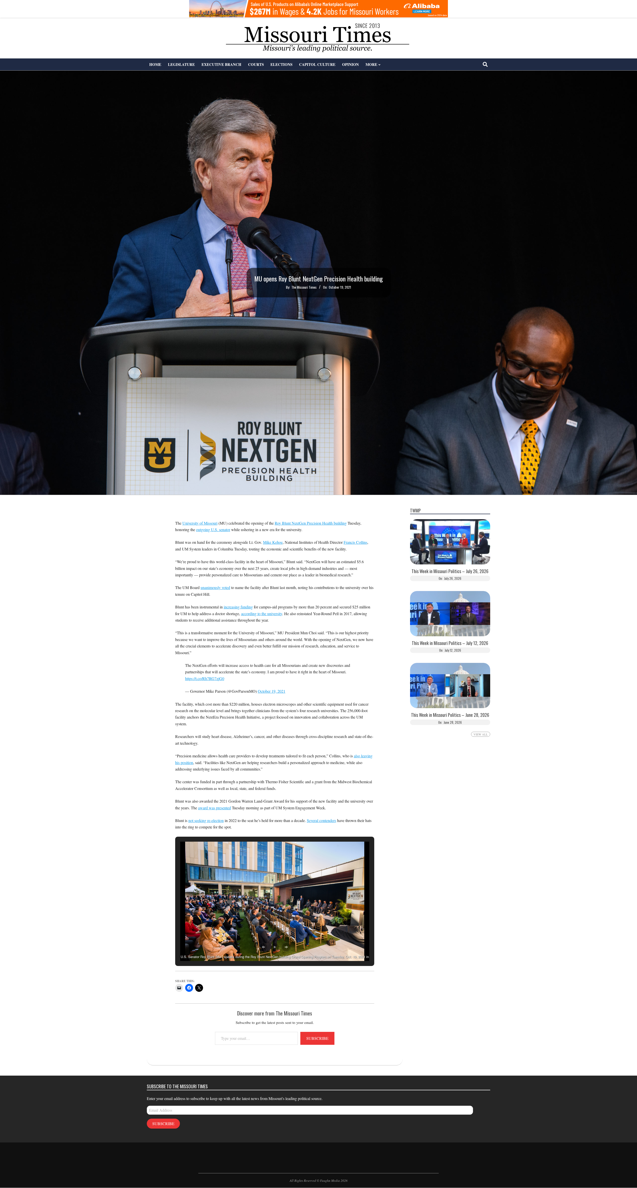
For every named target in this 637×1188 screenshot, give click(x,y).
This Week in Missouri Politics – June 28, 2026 (450, 715)
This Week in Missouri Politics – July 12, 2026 (450, 643)
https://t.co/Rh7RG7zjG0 (204, 678)
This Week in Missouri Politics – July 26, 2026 (450, 571)
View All (481, 734)
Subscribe (317, 1038)
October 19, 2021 (271, 691)
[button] (263, 947)
